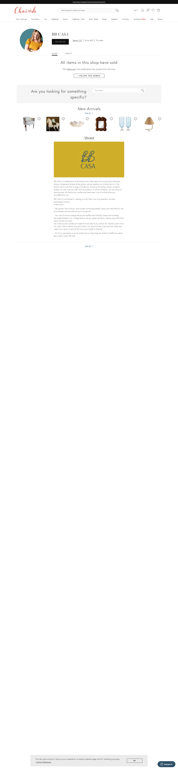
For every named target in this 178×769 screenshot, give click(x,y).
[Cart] (158, 10)
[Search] (117, 10)
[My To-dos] (142, 10)
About (68, 54)
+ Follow (89, 76)
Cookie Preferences (43, 762)
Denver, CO (77, 40)
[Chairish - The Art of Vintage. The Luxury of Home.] (25, 10)
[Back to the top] (173, 755)
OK (134, 761)
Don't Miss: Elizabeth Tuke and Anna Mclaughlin (89, 2)
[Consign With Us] (148, 10)
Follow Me (60, 42)
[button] (153, 10)
